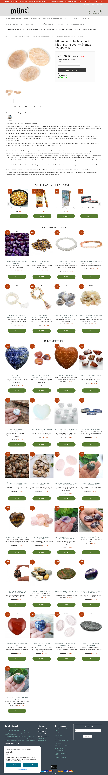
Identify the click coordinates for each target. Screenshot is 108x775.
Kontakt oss (80, 1)
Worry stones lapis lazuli (91, 429)
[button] (8, 204)
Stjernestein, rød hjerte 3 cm (66, 375)
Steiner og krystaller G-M (30, 36)
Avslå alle (13, 765)
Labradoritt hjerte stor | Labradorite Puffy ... (91, 484)
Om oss (95, 1)
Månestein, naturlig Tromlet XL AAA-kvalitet (66, 316)
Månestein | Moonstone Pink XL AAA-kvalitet (17, 484)
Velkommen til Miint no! (70, 1)
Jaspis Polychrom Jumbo (41, 591)
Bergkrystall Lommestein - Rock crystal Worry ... (66, 644)
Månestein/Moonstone (44, 36)
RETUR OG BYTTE (60, 751)
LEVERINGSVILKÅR (60, 748)
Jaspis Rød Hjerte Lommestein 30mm (17, 644)
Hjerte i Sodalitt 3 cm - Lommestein (42, 644)
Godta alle (31, 765)
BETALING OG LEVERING (62, 745)
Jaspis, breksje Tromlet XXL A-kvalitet (91, 376)
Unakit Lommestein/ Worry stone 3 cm (66, 592)
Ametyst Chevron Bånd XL (91, 537)
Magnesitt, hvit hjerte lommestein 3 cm (17, 430)
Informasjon (9, 101)
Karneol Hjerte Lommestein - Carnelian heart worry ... (42, 376)
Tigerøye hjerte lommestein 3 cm (17, 537)
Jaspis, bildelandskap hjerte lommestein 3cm (41, 484)
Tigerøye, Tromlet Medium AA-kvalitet (41, 262)
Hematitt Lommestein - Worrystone (91, 644)
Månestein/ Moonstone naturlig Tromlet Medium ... (91, 316)
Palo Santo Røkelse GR (42, 208)
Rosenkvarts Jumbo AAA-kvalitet (42, 538)
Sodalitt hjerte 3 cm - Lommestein (17, 376)
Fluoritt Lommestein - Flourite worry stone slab (91, 592)
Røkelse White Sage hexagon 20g (66, 208)
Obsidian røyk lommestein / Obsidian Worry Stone (17, 592)
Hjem (6, 36)
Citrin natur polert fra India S (18, 208)
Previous (2, 63)
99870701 (41, 739)
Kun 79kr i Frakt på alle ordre (56, 1)
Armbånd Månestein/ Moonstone (91, 262)
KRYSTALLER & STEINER (15, 36)
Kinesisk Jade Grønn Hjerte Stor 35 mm (17, 698)
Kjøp (18, 216)
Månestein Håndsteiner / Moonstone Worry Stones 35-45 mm (67, 36)
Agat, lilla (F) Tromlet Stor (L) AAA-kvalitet (17, 262)
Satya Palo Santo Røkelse (89, 208)
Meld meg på (87, 736)
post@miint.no (42, 740)
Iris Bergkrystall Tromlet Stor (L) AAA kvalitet (66, 430)
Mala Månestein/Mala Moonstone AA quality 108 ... (17, 316)
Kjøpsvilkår (99, 4)
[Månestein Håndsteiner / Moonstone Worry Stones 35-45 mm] (28, 64)
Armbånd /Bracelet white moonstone (66, 262)
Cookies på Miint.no (60, 757)
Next (55, 63)
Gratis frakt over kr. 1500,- (89, 4)
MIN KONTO (88, 1)
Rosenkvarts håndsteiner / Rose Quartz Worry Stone (66, 484)
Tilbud (100, 1)
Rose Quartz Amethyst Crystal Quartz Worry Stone (66, 538)
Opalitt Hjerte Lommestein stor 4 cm (41, 430)
